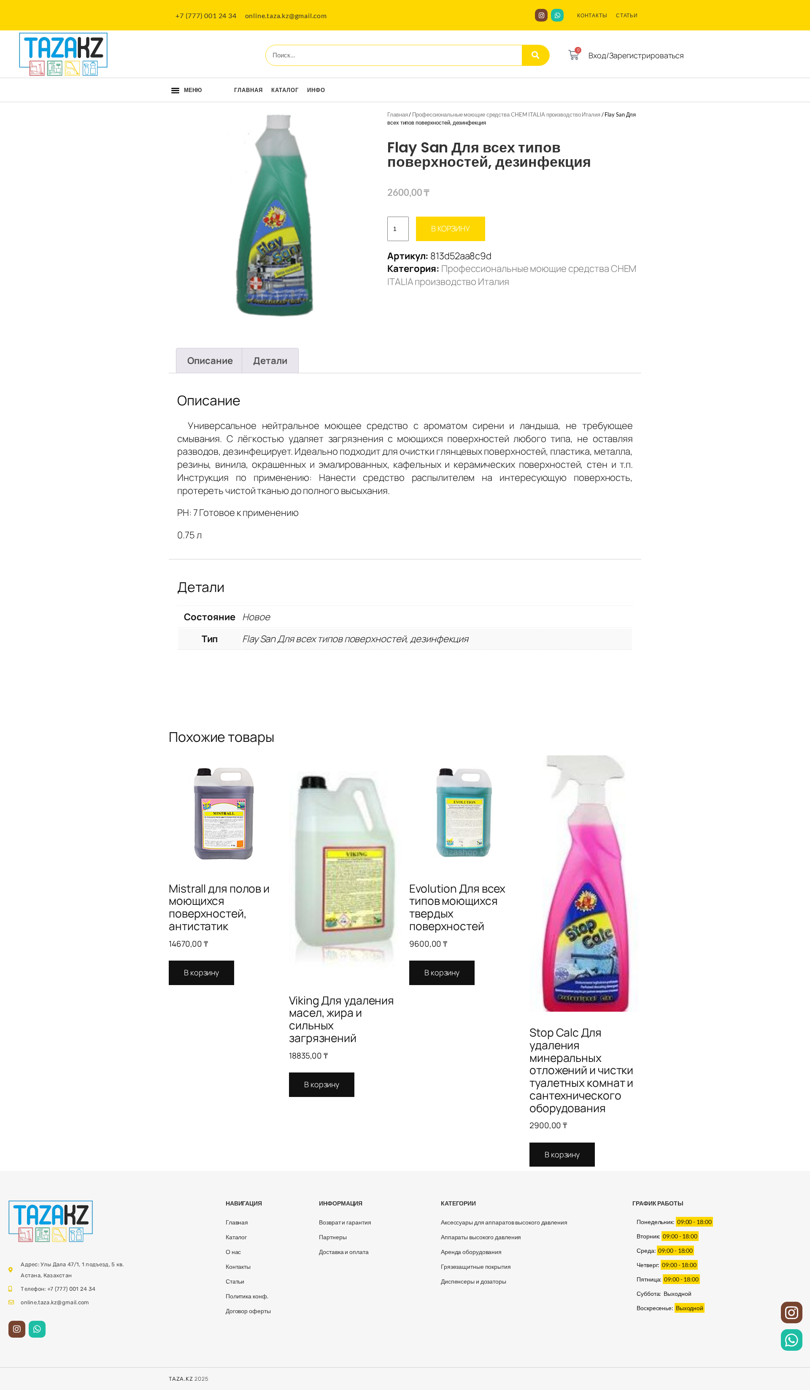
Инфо (316, 90)
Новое (256, 617)
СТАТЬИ (627, 15)
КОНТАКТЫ (592, 15)
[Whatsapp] (557, 15)
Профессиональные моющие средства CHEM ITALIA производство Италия (506, 114)
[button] (175, 90)
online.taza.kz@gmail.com (286, 15)
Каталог (285, 90)
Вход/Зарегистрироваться (636, 55)
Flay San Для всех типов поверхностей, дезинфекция (355, 639)
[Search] (535, 55)
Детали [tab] (270, 360)
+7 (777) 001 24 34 (206, 15)
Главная (248, 90)
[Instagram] (541, 15)
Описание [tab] (209, 360)
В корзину (450, 228)
